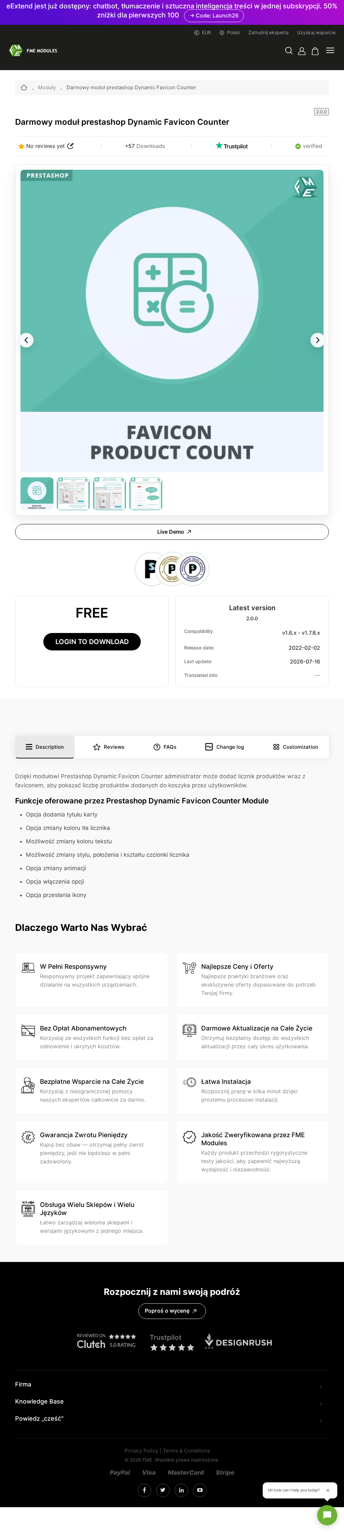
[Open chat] (327, 1515)
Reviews (114, 747)
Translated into (200, 675)
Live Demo (170, 532)
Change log (230, 747)
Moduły (47, 87)
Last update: (198, 661)
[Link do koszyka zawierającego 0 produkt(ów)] (315, 51)
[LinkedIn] (162, 1490)
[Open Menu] (330, 51)
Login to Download (92, 642)
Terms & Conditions (186, 1451)
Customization (300, 747)
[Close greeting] (328, 1490)
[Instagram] (144, 1490)
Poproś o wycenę (167, 1311)
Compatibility (198, 631)
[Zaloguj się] (302, 51)
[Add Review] (71, 146)
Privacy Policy (141, 1451)
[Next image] (317, 340)
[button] (289, 51)
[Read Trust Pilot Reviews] (231, 146)
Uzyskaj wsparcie (316, 32)
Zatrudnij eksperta (268, 32)
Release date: (199, 647)
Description (50, 747)
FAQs (170, 747)
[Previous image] (26, 340)
